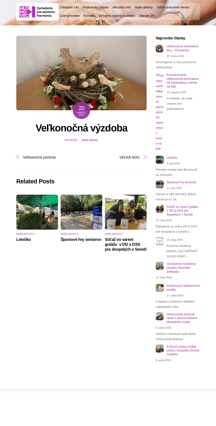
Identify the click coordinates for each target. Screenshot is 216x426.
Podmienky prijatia (95, 7)
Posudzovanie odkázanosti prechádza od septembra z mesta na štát (183, 80)
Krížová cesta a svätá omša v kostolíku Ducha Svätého (183, 350)
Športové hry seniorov (81, 239)
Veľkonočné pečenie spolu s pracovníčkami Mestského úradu (182, 318)
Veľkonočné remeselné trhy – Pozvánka (182, 48)
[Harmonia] (37, 19)
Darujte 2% (147, 15)
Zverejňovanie (70, 15)
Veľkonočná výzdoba (81, 127)
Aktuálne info (122, 7)
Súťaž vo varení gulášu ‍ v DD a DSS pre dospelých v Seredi (125, 244)
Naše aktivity (144, 7)
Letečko (23, 239)
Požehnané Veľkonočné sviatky (183, 287)
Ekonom (71, 140)
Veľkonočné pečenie (39, 157)
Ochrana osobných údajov (117, 15)
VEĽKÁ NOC (129, 157)
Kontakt (89, 15)
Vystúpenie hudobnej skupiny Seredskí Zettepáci (181, 267)
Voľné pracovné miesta (173, 7)
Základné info (69, 7)
